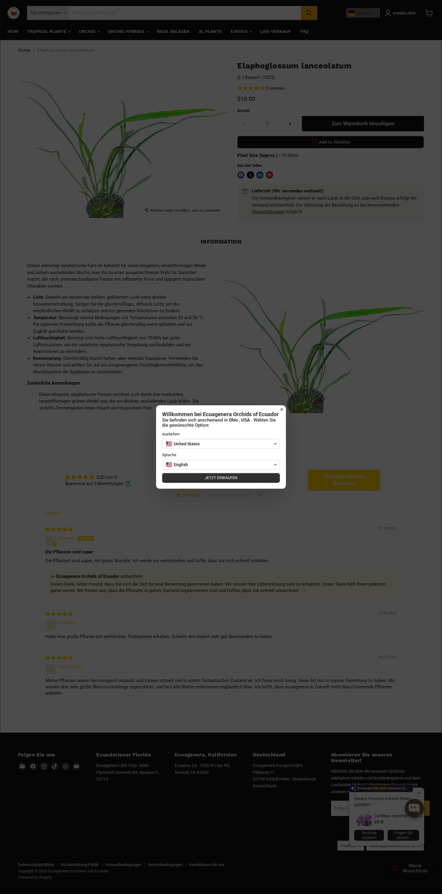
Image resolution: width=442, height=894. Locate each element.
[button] (221, 444)
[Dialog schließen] (282, 410)
